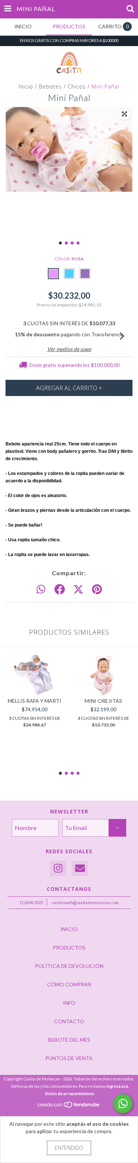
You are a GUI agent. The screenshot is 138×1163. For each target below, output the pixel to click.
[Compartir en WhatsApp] (41, 589)
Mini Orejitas (103, 701)
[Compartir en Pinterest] (97, 589)
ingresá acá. (117, 1086)
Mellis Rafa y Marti (34, 701)
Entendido (69, 1147)
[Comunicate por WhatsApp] (122, 1103)
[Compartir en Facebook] (59, 589)
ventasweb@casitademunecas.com (85, 902)
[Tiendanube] (69, 1106)
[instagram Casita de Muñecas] (58, 868)
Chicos (77, 86)
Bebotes (50, 86)
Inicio (26, 86)
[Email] (79, 868)
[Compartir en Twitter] (78, 589)
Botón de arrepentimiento (70, 1093)
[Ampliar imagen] (124, 114)
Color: (69, 258)
